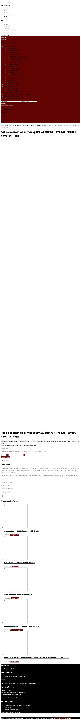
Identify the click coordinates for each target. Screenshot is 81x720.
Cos (23, 676)
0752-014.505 (5, 35)
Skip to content (5, 6)
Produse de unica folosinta (12, 84)
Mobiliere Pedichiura (13, 70)
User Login (4, 112)
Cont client (18, 676)
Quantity (3, 455)
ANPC (34, 683)
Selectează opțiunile (16, 630)
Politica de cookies (27, 683)
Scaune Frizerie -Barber (17, 56)
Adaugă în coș (5, 457)
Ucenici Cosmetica (16, 68)
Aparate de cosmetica (11, 86)
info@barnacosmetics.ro (11, 709)
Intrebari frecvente (10, 15)
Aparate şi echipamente (11, 96)
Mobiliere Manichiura (13, 78)
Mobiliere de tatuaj (13, 72)
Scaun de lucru (11, 48)
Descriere (7, 460)
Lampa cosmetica (12, 88)
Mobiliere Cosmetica (13, 64)
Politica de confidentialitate (12, 683)
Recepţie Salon (11, 80)
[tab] (42, 461)
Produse (6, 13)
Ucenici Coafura (15, 60)
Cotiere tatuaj (14, 74)
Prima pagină (5, 125)
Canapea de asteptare (14, 82)
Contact (6, 17)
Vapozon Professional (13, 92)
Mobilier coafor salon (13, 50)
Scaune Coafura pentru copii (19, 58)
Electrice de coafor (16, 62)
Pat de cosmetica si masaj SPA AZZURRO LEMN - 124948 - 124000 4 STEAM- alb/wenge (27, 441)
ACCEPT (56, 718)
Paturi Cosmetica (15, 66)
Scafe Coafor (14, 52)
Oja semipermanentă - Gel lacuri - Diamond (17, 94)
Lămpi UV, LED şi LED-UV (14, 98)
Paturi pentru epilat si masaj (15, 76)
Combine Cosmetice (13, 90)
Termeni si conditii (9, 676)
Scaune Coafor (14, 54)
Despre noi (7, 11)
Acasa (6, 9)
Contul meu (7, 109)
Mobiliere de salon (9, 46)
